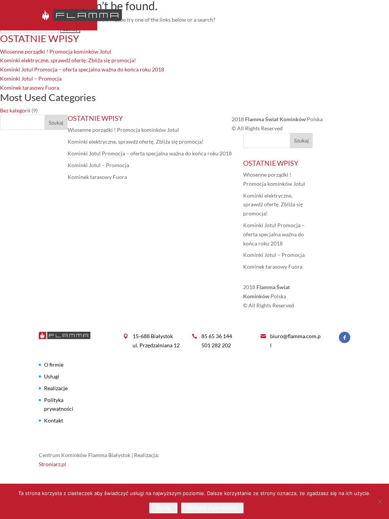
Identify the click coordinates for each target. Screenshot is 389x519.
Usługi (265, 15)
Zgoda (163, 508)
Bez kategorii (15, 110)
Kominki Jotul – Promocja (31, 78)
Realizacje (300, 15)
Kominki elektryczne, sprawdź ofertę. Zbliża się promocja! (68, 60)
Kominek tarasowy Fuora (29, 87)
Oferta (237, 15)
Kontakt (337, 15)
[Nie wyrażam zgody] (379, 501)
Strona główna (161, 15)
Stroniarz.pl (52, 464)
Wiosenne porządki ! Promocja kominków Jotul (55, 51)
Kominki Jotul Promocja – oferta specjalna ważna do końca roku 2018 (82, 69)
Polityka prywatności (212, 508)
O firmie (205, 15)
